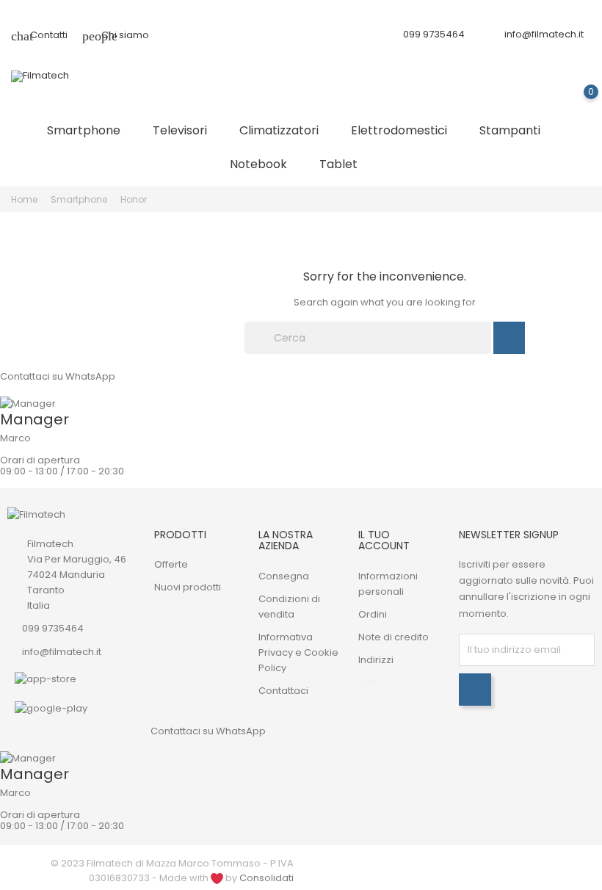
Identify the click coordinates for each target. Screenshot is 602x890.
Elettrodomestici (405, 130)
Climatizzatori (284, 130)
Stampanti (515, 130)
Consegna (283, 576)
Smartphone (89, 130)
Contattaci (283, 691)
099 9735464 (53, 628)
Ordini (372, 614)
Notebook (264, 164)
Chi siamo (115, 35)
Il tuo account (384, 540)
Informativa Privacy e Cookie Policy (298, 652)
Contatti (39, 35)
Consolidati (266, 878)
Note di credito (393, 637)
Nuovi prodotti (187, 587)
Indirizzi (376, 660)
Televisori (186, 130)
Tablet (344, 164)
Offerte (171, 564)
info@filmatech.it (544, 34)
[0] (577, 102)
